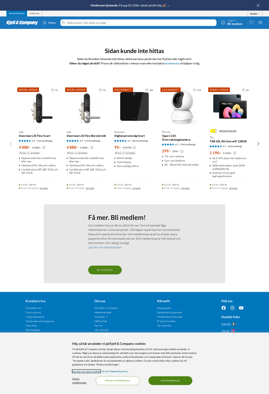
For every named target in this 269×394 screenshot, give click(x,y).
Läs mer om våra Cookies (86, 371)
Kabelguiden (164, 307)
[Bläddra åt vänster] (10, 143)
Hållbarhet (100, 321)
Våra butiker (101, 329)
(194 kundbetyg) (188, 144)
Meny (52, 22)
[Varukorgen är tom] (260, 22)
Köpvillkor (32, 325)
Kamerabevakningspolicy (40, 321)
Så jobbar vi (101, 316)
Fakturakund (33, 312)
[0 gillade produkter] (251, 22)
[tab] (16, 13)
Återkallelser (33, 329)
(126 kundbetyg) (45, 140)
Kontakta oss (33, 307)
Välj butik (43, 188)
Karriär (98, 325)
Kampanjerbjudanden (169, 312)
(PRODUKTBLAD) (228, 131)
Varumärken (164, 325)
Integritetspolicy (35, 316)
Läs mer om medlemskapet (105, 247)
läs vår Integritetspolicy (115, 371)
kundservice (172, 63)
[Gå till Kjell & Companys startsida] (23, 22)
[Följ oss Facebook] (223, 308)
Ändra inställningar (79, 380)
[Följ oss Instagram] (232, 308)
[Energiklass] (213, 131)
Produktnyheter (166, 321)
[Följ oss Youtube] (241, 308)
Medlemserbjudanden (170, 316)
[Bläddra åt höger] (258, 143)
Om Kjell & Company (106, 307)
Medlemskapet (102, 312)
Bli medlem (105, 269)
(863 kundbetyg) (140, 140)
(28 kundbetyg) (234, 146)
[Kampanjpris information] (43, 147)
